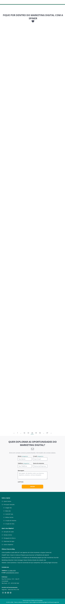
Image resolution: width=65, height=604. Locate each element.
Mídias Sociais (9, 517)
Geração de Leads (9, 531)
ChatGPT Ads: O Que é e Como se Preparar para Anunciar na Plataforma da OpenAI (25, 555)
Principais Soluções (9, 504)
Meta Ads (8, 511)
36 (40, 433)
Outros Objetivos (8, 544)
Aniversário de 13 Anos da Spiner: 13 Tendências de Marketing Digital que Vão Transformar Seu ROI (30, 557)
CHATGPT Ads (9, 514)
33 (28, 433)
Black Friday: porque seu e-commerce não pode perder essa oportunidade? (46, 300)
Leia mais (6, 69)
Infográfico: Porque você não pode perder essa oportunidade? (47, 250)
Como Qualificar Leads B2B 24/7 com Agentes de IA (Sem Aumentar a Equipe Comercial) (26, 552)
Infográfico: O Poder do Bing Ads (48, 148)
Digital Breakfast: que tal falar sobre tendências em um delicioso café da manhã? (16, 353)
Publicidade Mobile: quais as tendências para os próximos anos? (47, 101)
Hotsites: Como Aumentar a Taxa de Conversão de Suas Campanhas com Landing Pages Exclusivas (29, 562)
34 (32, 433)
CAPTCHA (20, 482)
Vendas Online (8, 535)
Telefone (23, 463)
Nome (23, 456)
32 (24, 433)
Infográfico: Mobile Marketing (15, 99)
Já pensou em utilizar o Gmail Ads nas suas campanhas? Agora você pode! (15, 403)
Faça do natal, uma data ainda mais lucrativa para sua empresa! (15, 150)
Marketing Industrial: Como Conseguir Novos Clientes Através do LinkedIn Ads (24, 560)
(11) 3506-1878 (11, 570)
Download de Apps (9, 541)
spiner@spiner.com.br (12, 572)
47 (47, 433)
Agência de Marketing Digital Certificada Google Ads (46, 602)
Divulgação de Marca (9, 538)
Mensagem (21, 470)
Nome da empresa (38, 463)
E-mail (38, 456)
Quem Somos (7, 501)
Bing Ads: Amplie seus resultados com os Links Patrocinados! (13, 200)
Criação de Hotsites (10, 520)
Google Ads (8, 508)
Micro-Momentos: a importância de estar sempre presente (15, 300)
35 (36, 433)
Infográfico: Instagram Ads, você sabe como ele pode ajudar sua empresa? (48, 353)
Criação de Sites (9, 524)
